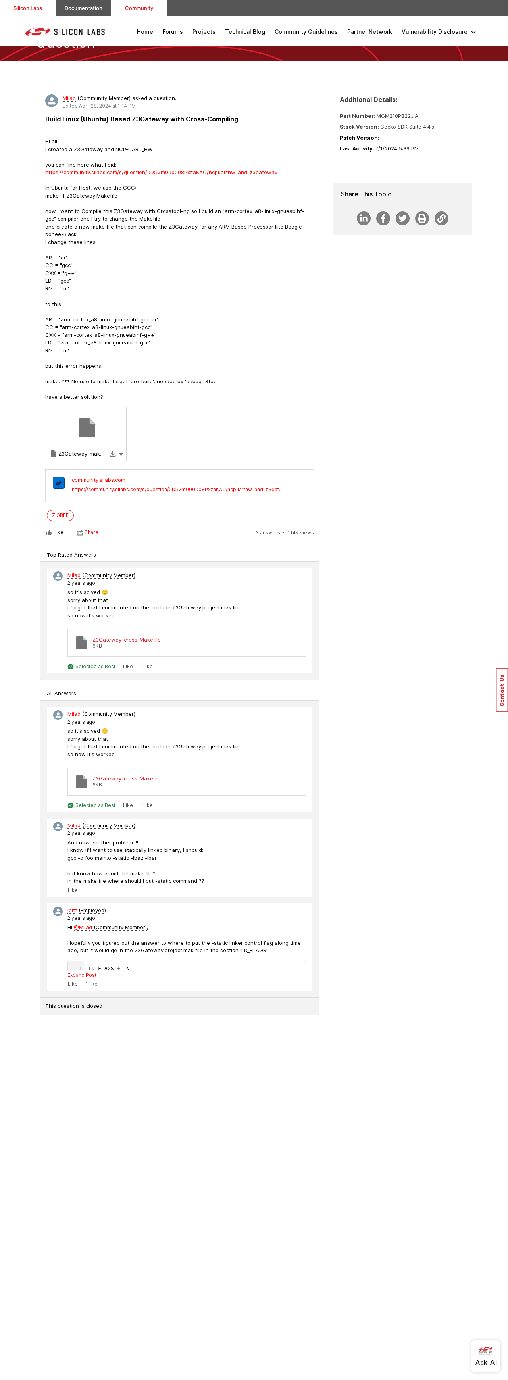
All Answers (61, 693)
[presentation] (58, 484)
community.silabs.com (98, 480)
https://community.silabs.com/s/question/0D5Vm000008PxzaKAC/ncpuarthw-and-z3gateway (178, 489)
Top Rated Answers (71, 555)
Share (91, 532)
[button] (121, 453)
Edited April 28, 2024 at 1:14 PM (99, 106)
